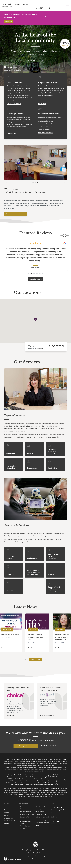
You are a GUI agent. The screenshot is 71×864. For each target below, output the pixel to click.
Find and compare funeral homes (41, 810)
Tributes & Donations (10, 821)
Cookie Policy (37, 850)
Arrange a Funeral (25, 746)
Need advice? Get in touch (35, 60)
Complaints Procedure (35, 859)
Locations (7, 810)
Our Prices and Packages (24, 808)
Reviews (6, 815)
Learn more (8, 21)
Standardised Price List (45, 121)
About (6, 807)
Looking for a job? (41, 814)
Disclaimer (45, 850)
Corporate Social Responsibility (35, 856)
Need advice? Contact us (49, 746)
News (37, 825)
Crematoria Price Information (48, 124)
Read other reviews (35, 279)
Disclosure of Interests (45, 132)
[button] (62, 236)
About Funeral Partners (42, 807)
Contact (6, 823)
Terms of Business (44, 129)
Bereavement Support (42, 820)
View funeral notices (47, 715)
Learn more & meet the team (15, 214)
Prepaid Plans (8, 818)
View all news (35, 659)
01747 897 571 (45, 8)
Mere (31, 345)
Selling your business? (42, 817)
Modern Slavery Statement (35, 853)
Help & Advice (24, 829)
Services (6, 812)
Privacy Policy (26, 850)
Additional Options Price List (47, 127)
